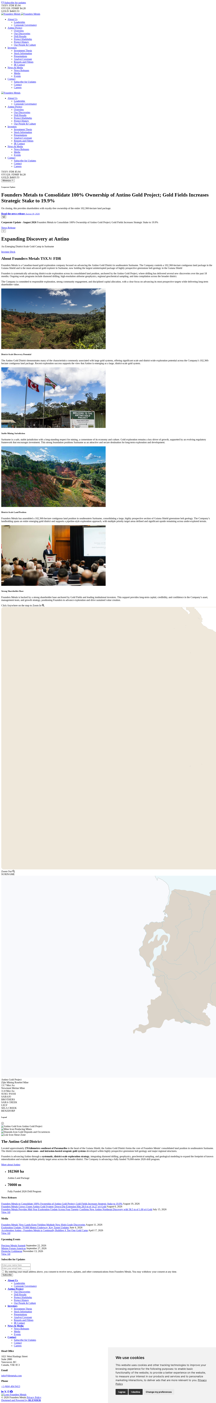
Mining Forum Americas (13, 1248)
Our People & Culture (25, 45)
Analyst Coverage (23, 59)
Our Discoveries (22, 33)
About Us (12, 19)
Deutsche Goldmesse (11, 1251)
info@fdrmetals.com (11, 1375)
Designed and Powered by (21, 1400)
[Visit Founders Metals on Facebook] (11, 1391)
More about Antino (10, 1164)
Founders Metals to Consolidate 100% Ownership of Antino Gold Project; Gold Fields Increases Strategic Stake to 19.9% (61, 1203)
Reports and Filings (23, 62)
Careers (18, 87)
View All (5, 1212)
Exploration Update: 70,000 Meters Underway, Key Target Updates (35, 1227)
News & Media (15, 67)
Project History (21, 42)
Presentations (20, 56)
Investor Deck (8, 251)
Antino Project (15, 27)
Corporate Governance (25, 25)
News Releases (21, 70)
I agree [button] (121, 1392)
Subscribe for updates (15, 2)
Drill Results (20, 36)
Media (17, 73)
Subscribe (7, 1275)
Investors (12, 47)
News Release (8, 227)
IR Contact (19, 64)
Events (17, 76)
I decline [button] (135, 1392)
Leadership (19, 22)
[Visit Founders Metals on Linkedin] (2, 1391)
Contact (11, 79)
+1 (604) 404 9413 (10, 1386)
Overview (19, 30)
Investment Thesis (23, 50)
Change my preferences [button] (159, 1392)
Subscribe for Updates (25, 81)
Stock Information (23, 53)
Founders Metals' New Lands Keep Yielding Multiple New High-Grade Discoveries (43, 1224)
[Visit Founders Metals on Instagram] (8, 1391)
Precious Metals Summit (13, 1245)
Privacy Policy (34, 1397)
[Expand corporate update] (3, 216)
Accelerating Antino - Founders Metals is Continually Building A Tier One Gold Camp (44, 1230)
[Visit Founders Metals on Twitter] (5, 1391)
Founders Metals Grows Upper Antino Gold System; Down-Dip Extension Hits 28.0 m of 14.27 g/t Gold (53, 1206)
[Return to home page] (20, 14)
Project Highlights (23, 39)
